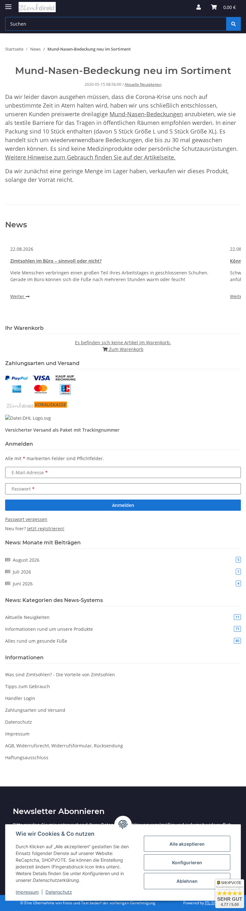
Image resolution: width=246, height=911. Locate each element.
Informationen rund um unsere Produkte (122, 629)
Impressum (27, 892)
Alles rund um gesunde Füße (122, 641)
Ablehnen (187, 881)
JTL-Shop (212, 903)
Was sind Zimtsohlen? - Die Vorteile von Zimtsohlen (60, 674)
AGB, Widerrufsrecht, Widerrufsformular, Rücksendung (64, 746)
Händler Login (20, 698)
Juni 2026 (126, 584)
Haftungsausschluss (26, 757)
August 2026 (126, 560)
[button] (198, 7)
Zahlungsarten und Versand (35, 710)
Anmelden (123, 505)
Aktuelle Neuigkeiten (143, 84)
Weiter (18, 296)
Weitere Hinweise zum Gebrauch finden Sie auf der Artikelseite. (90, 157)
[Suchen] (233, 24)
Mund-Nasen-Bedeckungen (146, 114)
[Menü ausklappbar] (8, 4)
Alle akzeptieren (187, 844)
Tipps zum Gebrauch (27, 686)
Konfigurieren (187, 862)
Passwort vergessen (26, 519)
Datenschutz (58, 892)
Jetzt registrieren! (45, 528)
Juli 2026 (126, 572)
